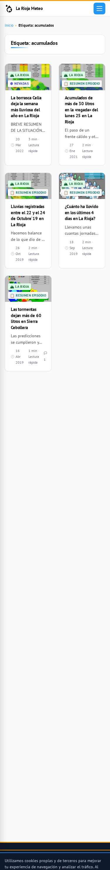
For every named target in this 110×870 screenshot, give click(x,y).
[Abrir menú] (99, 8)
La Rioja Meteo (29, 8)
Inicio (9, 25)
